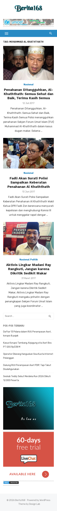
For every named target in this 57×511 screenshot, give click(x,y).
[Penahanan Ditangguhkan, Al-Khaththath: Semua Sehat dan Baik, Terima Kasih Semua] (28, 63)
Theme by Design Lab (29, 504)
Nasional (28, 84)
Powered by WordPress (38, 500)
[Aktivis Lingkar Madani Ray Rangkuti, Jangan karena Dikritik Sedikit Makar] (28, 238)
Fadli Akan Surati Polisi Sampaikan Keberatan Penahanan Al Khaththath (28, 182)
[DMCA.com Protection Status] (11, 483)
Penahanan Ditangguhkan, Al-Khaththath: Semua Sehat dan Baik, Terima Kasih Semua (28, 94)
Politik (34, 259)
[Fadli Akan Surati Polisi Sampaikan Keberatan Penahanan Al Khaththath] (28, 153)
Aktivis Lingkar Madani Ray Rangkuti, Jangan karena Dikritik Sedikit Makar (28, 269)
